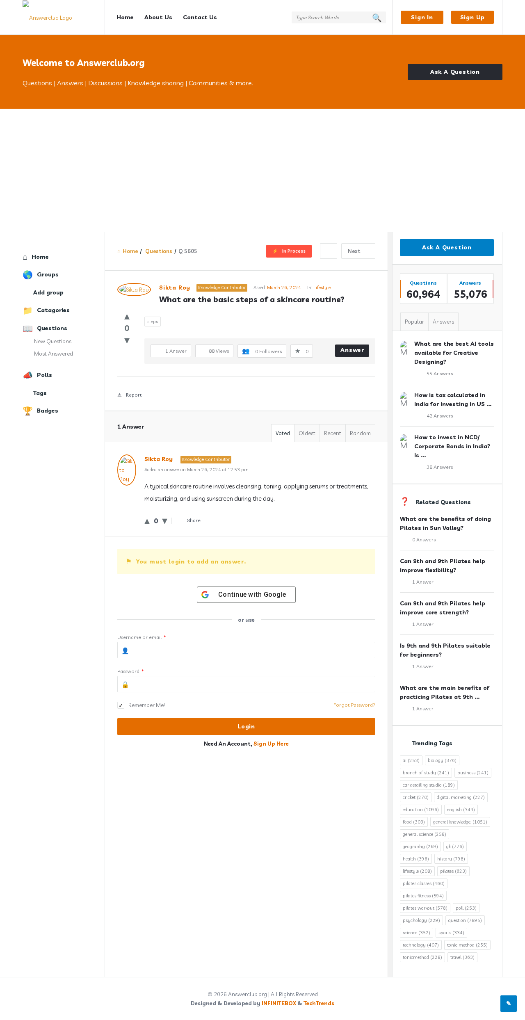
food (414, 822)
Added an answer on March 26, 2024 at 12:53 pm (196, 469)
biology (442, 760)
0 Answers (424, 539)
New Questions (52, 341)
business (472, 773)
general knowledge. (460, 822)
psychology (421, 920)
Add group (48, 292)
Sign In (422, 17)
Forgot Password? (354, 705)
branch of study (426, 773)
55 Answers (440, 373)
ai (411, 760)
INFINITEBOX (279, 1003)
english (461, 809)
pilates (453, 871)
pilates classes (424, 883)
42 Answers (440, 416)
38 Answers (440, 467)
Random (360, 433)
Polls (44, 375)
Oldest (307, 433)
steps (152, 321)
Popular (414, 321)
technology (421, 945)
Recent (332, 433)
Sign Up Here (271, 743)
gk (455, 846)
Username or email (141, 637)
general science (424, 834)
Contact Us (200, 17)
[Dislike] (127, 340)
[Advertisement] (262, 170)
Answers (443, 321)
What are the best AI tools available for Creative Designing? (454, 352)
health (416, 859)
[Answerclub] (64, 17)
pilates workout (425, 908)
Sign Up (472, 17)
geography (420, 846)
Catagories (53, 310)
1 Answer (423, 582)
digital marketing (461, 797)
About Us (158, 17)
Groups (48, 274)
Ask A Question (455, 71)
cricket (416, 797)
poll (466, 908)
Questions (52, 328)
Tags (40, 393)
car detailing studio (429, 785)
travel (462, 957)
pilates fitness (423, 896)
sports (451, 933)
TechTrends (319, 1003)
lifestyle (417, 871)
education (421, 809)
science (416, 933)
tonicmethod (422, 957)
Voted (283, 433)
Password (130, 671)
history (451, 859)
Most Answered (53, 353)
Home (125, 17)
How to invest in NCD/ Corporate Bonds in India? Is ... (452, 446)
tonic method (467, 945)
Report (134, 395)
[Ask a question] (508, 1003)
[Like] (127, 315)
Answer (352, 350)
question (465, 920)
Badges (47, 410)
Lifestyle (322, 287)
